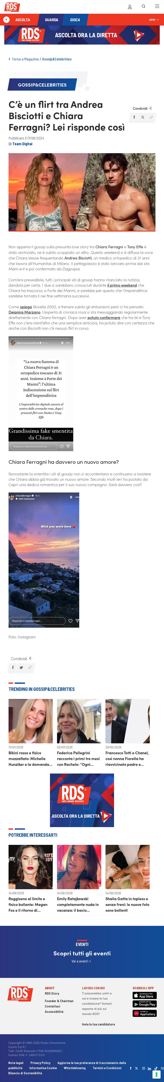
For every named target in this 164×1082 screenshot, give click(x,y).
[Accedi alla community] (129, 6)
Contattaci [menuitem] (52, 1006)
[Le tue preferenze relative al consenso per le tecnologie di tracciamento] (156, 1074)
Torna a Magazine (25, 59)
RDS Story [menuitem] (52, 993)
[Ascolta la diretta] (6, 19)
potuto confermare (104, 317)
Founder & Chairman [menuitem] (59, 1001)
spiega (26, 306)
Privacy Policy (40, 1063)
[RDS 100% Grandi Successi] (12, 8)
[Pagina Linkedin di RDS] (149, 1068)
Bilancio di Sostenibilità (25, 1073)
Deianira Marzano (24, 312)
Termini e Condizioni (107, 1068)
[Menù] (157, 7)
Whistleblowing (75, 1068)
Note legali (16, 1063)
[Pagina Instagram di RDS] (144, 1068)
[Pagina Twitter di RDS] (136, 1068)
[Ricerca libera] (143, 7)
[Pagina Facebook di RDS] (131, 1068)
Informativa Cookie (43, 1068)
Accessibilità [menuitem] (54, 1011)
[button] (134, 117)
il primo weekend (122, 285)
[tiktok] (156, 1068)
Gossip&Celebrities (57, 59)
